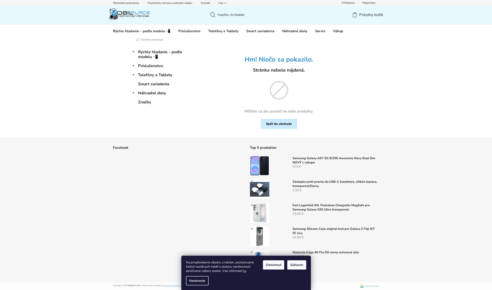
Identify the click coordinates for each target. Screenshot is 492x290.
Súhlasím (296, 265)
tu (244, 271)
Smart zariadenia (153, 84)
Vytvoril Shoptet (372, 286)
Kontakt (205, 3)
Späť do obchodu (279, 124)
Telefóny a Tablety (155, 75)
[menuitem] (141, 31)
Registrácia (368, 3)
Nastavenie (197, 281)
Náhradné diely (152, 93)
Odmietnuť (273, 265)
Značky (144, 102)
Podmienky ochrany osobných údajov (170, 3)
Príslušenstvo (150, 65)
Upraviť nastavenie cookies (175, 285)
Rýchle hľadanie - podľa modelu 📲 (160, 54)
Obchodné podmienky (126, 3)
